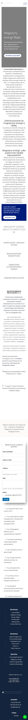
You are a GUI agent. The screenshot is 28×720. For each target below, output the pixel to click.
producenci (20, 341)
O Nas (14, 713)
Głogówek (5, 365)
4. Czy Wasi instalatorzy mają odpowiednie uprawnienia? (13, 542)
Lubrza (12, 365)
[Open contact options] (25, 717)
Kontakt (14, 700)
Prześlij (6, 499)
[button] (14, 510)
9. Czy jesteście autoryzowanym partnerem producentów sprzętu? (13, 588)
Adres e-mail (7, 460)
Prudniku (18, 359)
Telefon (6, 468)
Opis (4, 478)
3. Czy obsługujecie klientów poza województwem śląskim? (12, 531)
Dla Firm (14, 654)
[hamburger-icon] (25, 4)
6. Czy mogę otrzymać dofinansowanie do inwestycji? (12, 560)
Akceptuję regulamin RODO (13, 495)
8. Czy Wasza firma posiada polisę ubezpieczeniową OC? (11, 578)
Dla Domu (14, 610)
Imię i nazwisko (8, 451)
